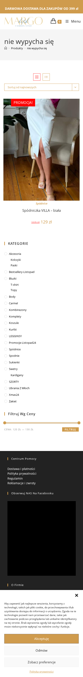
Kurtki (13, 329)
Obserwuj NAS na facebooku (32, 493)
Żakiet (13, 401)
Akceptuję (41, 638)
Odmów (41, 650)
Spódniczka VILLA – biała (41, 210)
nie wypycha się (37, 48)
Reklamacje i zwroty (21, 483)
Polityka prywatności (42, 671)
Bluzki (12, 278)
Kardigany (17, 375)
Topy (14, 290)
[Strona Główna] (5, 48)
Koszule (14, 323)
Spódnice (41, 203)
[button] (76, 595)
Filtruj (70, 429)
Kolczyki (16, 260)
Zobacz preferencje (42, 662)
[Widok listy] (46, 77)
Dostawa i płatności (21, 469)
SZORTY (14, 382)
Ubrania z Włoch (19, 388)
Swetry (13, 369)
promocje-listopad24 (22, 343)
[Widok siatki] (36, 77)
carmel (13, 303)
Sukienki (14, 362)
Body (12, 297)
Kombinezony (18, 310)
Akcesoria (15, 254)
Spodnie (14, 356)
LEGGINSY (15, 336)
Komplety (15, 316)
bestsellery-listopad (21, 272)
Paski (14, 265)
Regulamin (15, 478)
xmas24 (14, 395)
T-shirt (15, 285)
